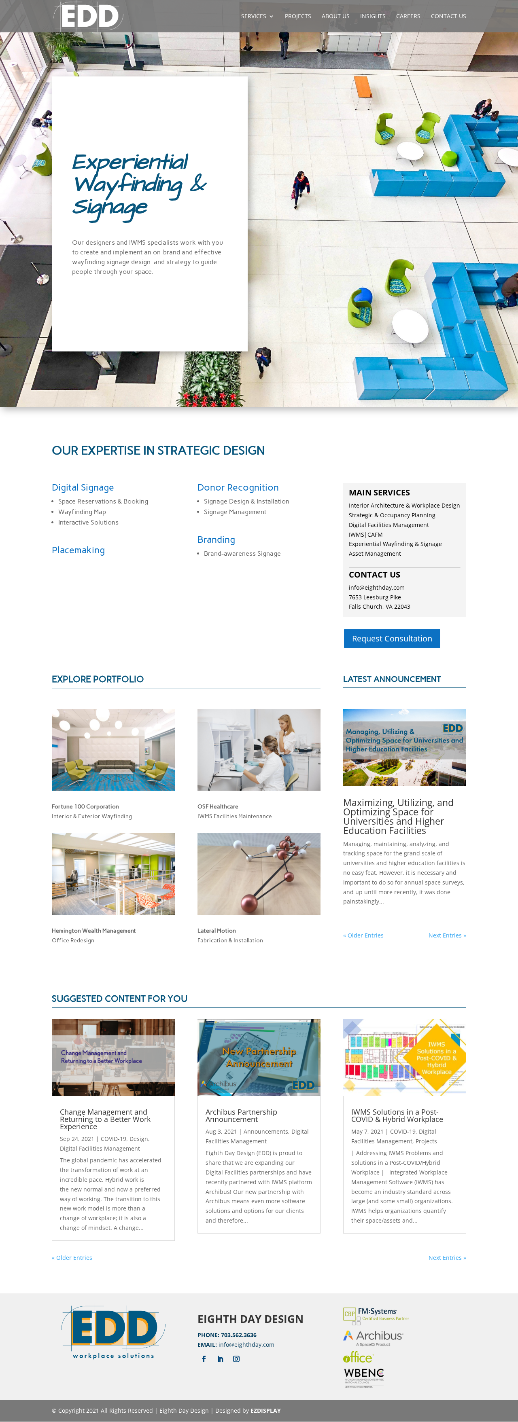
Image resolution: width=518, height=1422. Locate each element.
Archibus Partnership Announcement (241, 1115)
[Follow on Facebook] (203, 1358)
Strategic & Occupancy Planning (392, 515)
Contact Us (448, 16)
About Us (336, 16)
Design (139, 1139)
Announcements (266, 1131)
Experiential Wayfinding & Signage (395, 544)
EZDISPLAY (266, 1410)
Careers (408, 16)
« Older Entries (363, 935)
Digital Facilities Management (100, 1148)
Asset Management (375, 553)
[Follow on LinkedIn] (220, 1358)
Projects (298, 16)
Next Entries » (447, 935)
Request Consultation (392, 638)
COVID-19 (113, 1139)
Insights (373, 16)
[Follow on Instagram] (236, 1358)
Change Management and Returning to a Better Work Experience (105, 1119)
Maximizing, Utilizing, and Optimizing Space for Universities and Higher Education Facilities (398, 816)
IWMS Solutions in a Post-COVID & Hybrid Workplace (397, 1115)
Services (253, 16)
